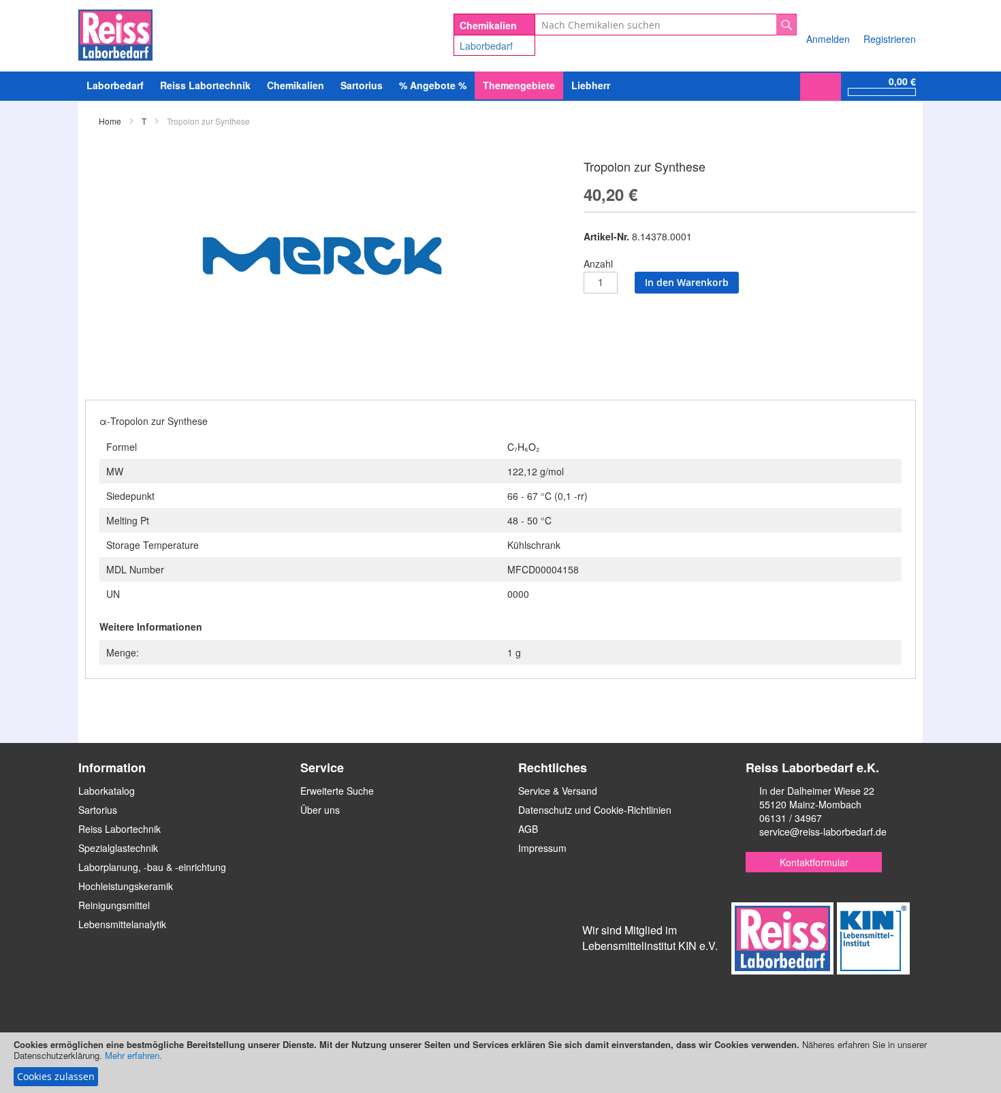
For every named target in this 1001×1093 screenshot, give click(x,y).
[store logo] (115, 33)
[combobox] (666, 24)
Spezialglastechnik (118, 848)
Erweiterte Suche (337, 790)
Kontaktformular (814, 862)
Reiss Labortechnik (119, 829)
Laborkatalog (106, 790)
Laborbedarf (486, 45)
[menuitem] (115, 85)
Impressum (542, 848)
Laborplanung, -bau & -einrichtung (152, 867)
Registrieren (889, 39)
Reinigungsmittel (114, 905)
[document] (500, 1062)
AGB (528, 829)
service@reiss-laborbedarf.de (823, 831)
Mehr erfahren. (133, 1055)
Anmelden (828, 39)
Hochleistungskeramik (125, 886)
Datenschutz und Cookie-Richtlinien (594, 810)
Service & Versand (557, 790)
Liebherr (590, 85)
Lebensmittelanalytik (122, 924)
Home (110, 121)
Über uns (320, 810)
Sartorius (97, 810)
